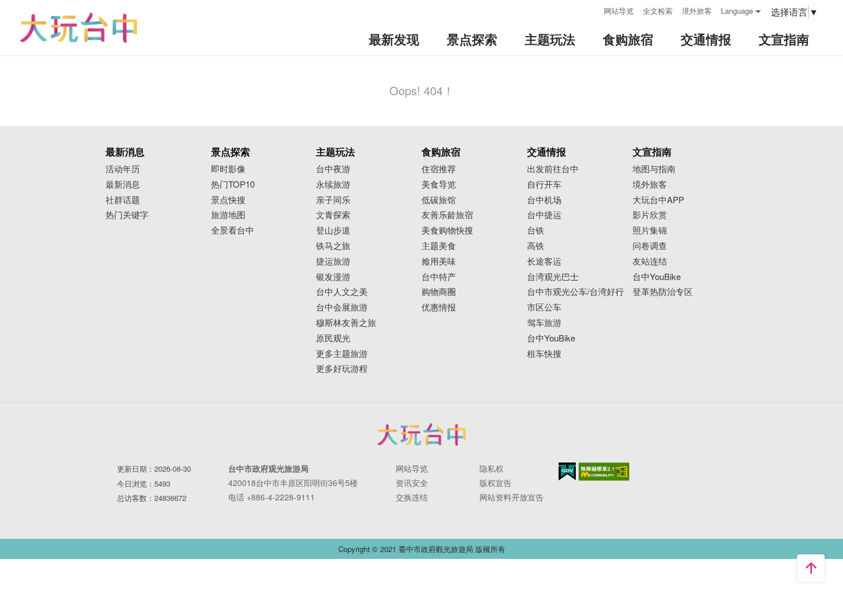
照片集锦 (650, 230)
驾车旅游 (544, 323)
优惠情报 (439, 307)
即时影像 (228, 169)
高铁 (535, 246)
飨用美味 (439, 261)
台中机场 (544, 200)
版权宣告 (495, 482)
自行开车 (544, 184)
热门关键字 (127, 215)
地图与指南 (654, 169)
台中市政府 (421, 434)
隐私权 (491, 468)
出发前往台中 (553, 169)
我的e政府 (567, 471)
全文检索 (658, 10)
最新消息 (123, 184)
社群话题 (123, 200)
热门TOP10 (233, 184)
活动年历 (123, 169)
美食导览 (439, 184)
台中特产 (439, 277)
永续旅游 (333, 184)
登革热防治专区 (663, 292)
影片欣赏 (650, 215)
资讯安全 (412, 482)
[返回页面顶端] (811, 568)
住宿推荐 (439, 169)
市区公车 (544, 307)
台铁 (535, 230)
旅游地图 (228, 215)
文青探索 (333, 215)
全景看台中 (232, 230)
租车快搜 (544, 354)
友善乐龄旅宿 (447, 215)
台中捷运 (544, 215)
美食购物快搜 (447, 230)
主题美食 (439, 246)
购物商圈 (439, 292)
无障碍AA (604, 472)
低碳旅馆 (439, 200)
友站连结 (650, 261)
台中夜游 (333, 169)
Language (737, 10)
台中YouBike (551, 338)
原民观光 (333, 338)
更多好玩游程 (342, 369)
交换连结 (412, 497)
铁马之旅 (333, 246)
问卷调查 (650, 246)
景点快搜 (228, 200)
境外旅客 (697, 10)
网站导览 (619, 10)
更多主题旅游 (342, 354)
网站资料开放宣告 (511, 497)
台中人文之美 (342, 292)
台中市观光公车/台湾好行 (575, 292)
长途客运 (544, 261)
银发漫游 (333, 277)
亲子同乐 (333, 200)
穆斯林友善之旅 (346, 323)
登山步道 (333, 230)
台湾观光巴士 (553, 277)
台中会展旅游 (342, 307)
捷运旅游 (333, 261)
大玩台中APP (658, 200)
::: (591, 9)
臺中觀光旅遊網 (78, 28)
